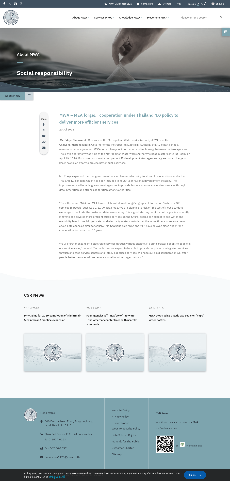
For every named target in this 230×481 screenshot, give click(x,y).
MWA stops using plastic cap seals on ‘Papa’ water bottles (176, 318)
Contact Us (147, 4)
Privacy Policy (120, 416)
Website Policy (121, 410)
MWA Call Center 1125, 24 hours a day (68, 434)
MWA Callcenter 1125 (120, 4)
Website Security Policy (126, 428)
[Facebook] (4, 3)
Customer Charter (123, 448)
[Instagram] (21, 3)
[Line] (15, 3)
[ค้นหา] (221, 17)
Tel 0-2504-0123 (55, 439)
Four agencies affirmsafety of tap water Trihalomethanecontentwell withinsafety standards (111, 320)
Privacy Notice (120, 423)
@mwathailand (194, 446)
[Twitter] (9, 4)
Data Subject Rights (124, 435)
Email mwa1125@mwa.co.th (62, 457)
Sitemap (166, 4)
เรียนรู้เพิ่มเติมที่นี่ (57, 477)
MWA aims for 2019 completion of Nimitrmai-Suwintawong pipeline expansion (52, 318)
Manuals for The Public (125, 441)
